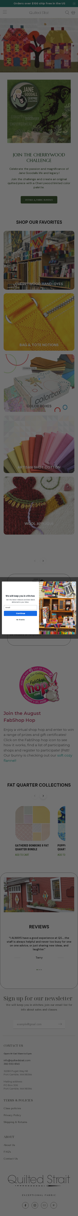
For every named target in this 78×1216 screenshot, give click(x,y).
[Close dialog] (73, 584)
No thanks (20, 620)
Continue (20, 613)
